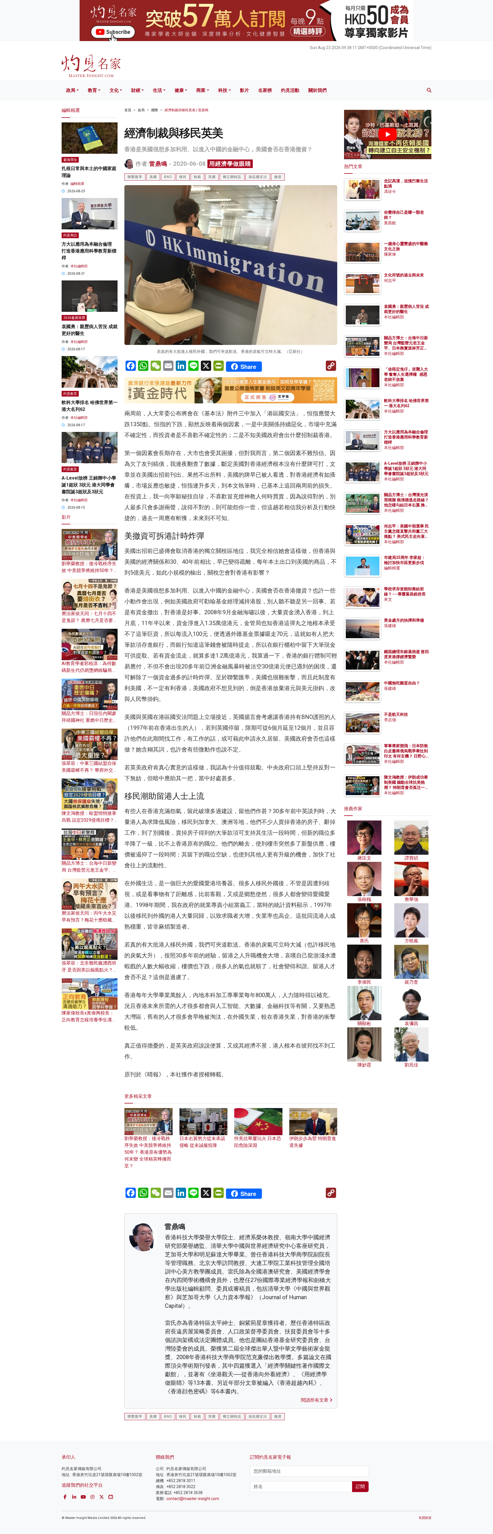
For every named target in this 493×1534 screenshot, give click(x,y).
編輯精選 (77, 184)
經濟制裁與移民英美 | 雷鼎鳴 (186, 110)
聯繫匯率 (135, 177)
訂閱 (360, 1486)
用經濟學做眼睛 (230, 163)
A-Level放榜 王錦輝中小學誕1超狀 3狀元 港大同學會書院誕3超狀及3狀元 (89, 484)
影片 (244, 90)
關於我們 (317, 90)
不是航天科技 (396, 714)
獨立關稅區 (232, 177)
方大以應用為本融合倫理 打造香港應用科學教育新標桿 (89, 250)
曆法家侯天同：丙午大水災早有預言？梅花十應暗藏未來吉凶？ (89, 919)
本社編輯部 (79, 266)
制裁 (197, 177)
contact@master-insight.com (192, 1498)
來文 (388, 599)
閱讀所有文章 (315, 1400)
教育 (92, 90)
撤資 (278, 177)
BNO (168, 177)
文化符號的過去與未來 (404, 275)
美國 (153, 177)
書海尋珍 (70, 160)
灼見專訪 (70, 235)
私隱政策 (425, 1518)
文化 (114, 90)
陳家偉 (390, 254)
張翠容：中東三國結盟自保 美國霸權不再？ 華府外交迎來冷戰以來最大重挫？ (90, 770)
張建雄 (390, 625)
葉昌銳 (390, 223)
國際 (154, 110)
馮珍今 (390, 191)
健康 (179, 90)
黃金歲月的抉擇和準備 (404, 620)
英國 (212, 177)
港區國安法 (257, 177)
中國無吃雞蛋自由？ (402, 683)
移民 (183, 177)
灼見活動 (290, 90)
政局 (70, 90)
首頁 (127, 110)
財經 (135, 90)
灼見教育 (70, 394)
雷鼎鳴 (158, 163)
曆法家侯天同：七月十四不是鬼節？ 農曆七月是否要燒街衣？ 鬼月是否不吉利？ (90, 620)
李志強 (390, 720)
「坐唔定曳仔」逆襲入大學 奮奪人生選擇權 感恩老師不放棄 (406, 374)
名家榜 (265, 90)
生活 (157, 90)
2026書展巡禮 (74, 318)
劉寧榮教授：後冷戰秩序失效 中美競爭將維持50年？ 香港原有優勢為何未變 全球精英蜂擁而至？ (148, 1152)
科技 (222, 90)
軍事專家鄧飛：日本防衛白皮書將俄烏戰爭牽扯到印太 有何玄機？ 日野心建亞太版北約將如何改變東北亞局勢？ (406, 756)
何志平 (390, 280)
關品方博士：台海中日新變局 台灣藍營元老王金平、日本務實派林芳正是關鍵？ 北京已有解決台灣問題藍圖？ (406, 348)
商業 (200, 90)
